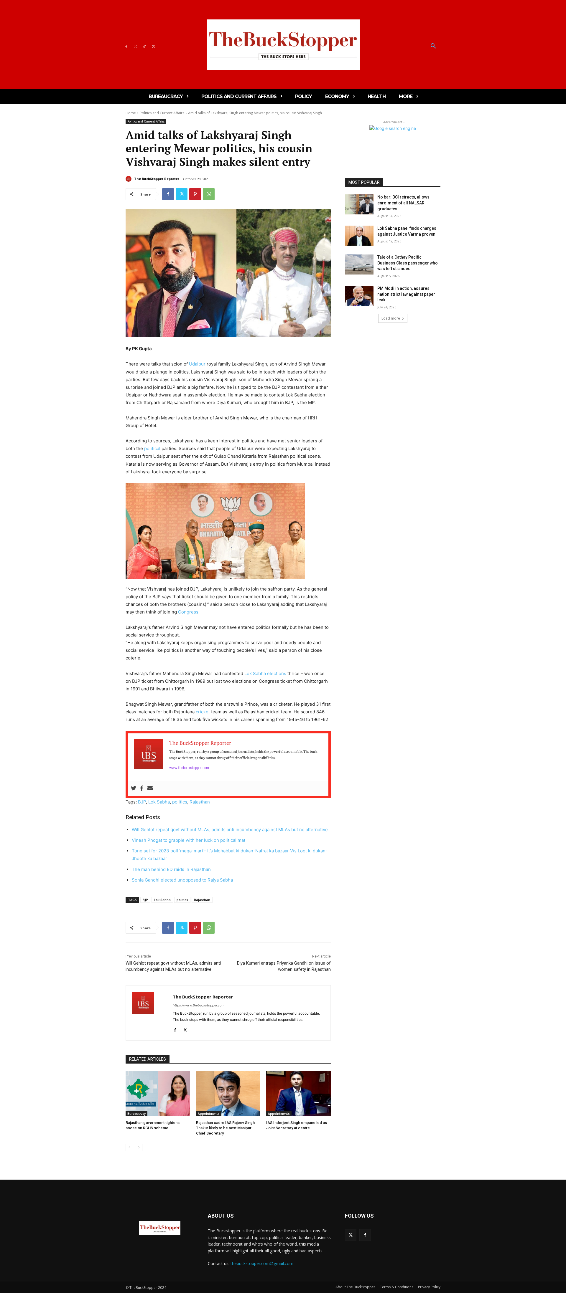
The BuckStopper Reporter (156, 178)
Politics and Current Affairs (162, 112)
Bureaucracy (136, 1114)
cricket (203, 712)
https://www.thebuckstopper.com (199, 1005)
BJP (142, 802)
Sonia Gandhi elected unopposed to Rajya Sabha (182, 880)
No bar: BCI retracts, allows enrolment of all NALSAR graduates (403, 203)
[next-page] (138, 1147)
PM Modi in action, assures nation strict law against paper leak (406, 294)
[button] (433, 46)
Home (131, 112)
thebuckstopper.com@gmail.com (262, 1263)
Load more (390, 318)
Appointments (209, 1114)
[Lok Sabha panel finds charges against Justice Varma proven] (359, 236)
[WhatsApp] (209, 194)
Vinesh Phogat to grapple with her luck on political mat (188, 840)
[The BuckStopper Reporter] (129, 179)
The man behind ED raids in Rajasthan (171, 869)
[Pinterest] (195, 194)
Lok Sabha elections (265, 673)
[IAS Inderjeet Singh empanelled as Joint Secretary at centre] (298, 1093)
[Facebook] (126, 46)
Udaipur (197, 364)
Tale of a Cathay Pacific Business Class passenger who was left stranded (407, 263)
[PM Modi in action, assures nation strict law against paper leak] (359, 296)
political (152, 448)
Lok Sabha (159, 802)
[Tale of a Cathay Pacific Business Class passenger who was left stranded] (359, 264)
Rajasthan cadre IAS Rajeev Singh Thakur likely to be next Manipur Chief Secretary (225, 1127)
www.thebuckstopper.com (189, 767)
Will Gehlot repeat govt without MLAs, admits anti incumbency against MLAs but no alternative (230, 829)
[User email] (150, 788)
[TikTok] (145, 46)
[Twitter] (153, 46)
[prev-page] (129, 1147)
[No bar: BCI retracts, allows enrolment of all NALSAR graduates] (359, 204)
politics (179, 802)
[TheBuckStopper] (283, 44)
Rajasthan (200, 802)
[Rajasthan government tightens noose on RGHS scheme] (158, 1093)
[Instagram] (135, 46)
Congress (188, 612)
